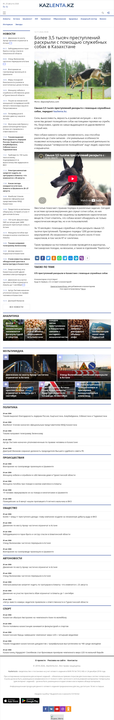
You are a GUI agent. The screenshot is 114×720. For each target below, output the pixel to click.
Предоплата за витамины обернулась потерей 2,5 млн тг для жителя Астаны (16, 211)
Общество (10, 508)
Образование (59, 19)
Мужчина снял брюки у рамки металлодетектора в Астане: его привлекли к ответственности (15, 128)
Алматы (6, 19)
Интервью (8, 24)
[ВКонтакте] (51, 709)
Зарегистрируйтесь (58, 286)
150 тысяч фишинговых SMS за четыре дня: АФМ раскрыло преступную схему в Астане (16, 223)
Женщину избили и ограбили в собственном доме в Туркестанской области (16, 92)
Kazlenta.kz (13, 671)
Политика (10, 407)
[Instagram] (62, 709)
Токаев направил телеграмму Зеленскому (14, 244)
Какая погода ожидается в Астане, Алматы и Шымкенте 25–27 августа (15, 187)
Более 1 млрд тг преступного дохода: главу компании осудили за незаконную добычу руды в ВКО (50, 516)
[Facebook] (45, 709)
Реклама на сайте (56, 660)
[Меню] (4, 13)
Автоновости (12, 558)
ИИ (36, 19)
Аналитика (11, 316)
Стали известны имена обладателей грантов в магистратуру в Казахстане (16, 261)
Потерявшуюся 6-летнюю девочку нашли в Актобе (14, 116)
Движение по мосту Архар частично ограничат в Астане (15, 40)
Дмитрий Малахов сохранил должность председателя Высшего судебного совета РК (43, 451)
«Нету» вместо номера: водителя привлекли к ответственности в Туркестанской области (45, 602)
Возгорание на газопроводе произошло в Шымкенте (14, 72)
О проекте (40, 660)
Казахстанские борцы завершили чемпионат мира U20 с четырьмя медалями (40, 635)
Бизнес (103, 19)
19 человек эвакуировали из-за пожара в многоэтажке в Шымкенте (35, 492)
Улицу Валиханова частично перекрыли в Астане (16, 60)
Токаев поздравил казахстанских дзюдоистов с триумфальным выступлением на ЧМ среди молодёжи (52, 643)
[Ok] (68, 709)
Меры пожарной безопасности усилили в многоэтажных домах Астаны (16, 82)
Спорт (7, 608)
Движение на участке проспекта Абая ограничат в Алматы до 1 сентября (15, 282)
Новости (9, 33)
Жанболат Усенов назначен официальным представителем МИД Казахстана (13, 200)
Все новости (16, 307)
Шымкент (27, 19)
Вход (83, 289)
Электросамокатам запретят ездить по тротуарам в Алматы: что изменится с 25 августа (15, 174)
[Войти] (108, 13)
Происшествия (13, 457)
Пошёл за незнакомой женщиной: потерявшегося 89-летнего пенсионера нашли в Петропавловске (16, 104)
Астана (16, 19)
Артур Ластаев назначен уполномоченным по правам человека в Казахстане (16, 293)
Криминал (46, 19)
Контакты (72, 660)
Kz (7, 6)
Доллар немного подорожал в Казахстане (13, 252)
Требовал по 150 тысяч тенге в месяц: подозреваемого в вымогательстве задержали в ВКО (15, 160)
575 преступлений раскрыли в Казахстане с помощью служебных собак (71, 273)
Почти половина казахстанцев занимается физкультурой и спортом (35, 626)
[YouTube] (57, 709)
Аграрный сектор (89, 19)
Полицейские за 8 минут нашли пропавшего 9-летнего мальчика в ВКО (37, 501)
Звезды (19, 24)
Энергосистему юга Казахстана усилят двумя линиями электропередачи (14, 272)
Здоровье (73, 19)
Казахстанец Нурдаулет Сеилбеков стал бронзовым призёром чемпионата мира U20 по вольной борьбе (53, 652)
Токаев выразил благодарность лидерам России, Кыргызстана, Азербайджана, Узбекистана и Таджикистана (14, 143)
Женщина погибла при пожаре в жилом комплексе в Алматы (16, 235)
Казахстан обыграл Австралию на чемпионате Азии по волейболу (35, 617)
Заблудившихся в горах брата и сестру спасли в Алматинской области (16, 51)
